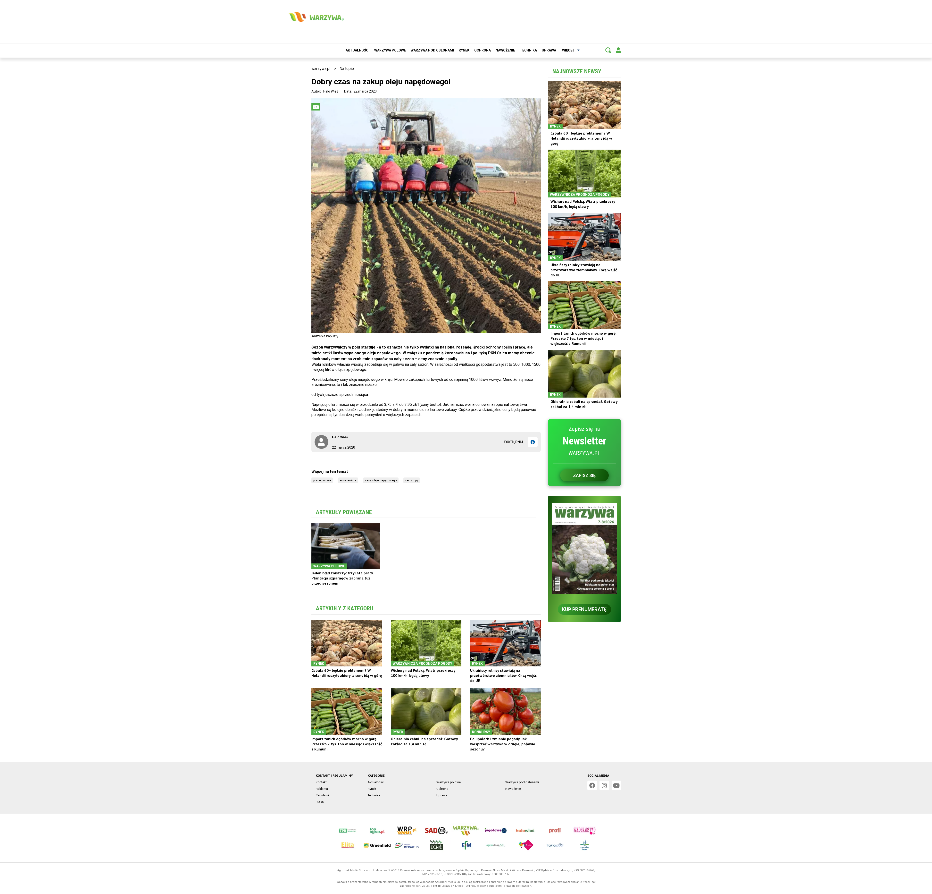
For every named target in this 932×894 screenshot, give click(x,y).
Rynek (464, 50)
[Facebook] (533, 442)
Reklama (322, 789)
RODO (320, 802)
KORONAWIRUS (348, 480)
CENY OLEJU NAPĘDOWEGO (381, 480)
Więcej (568, 50)
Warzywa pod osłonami (432, 50)
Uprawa (549, 50)
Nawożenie (505, 50)
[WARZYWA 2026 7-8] (584, 548)
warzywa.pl (320, 68)
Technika (528, 50)
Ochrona (482, 50)
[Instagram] (604, 785)
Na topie (347, 68)
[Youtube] (616, 785)
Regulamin (323, 795)
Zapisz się (584, 475)
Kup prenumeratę (584, 609)
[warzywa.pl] (316, 17)
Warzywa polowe (390, 50)
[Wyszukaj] (608, 50)
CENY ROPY (411, 480)
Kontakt (321, 782)
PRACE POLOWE (322, 480)
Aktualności (357, 50)
